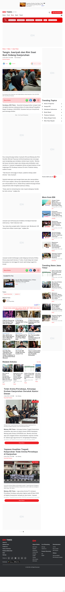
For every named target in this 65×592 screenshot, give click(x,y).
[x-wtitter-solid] (34, 101)
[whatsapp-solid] (27, 101)
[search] (49, 13)
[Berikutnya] (41, 377)
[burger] (61, 16)
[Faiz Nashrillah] (4, 305)
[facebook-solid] (30, 101)
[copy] (38, 101)
